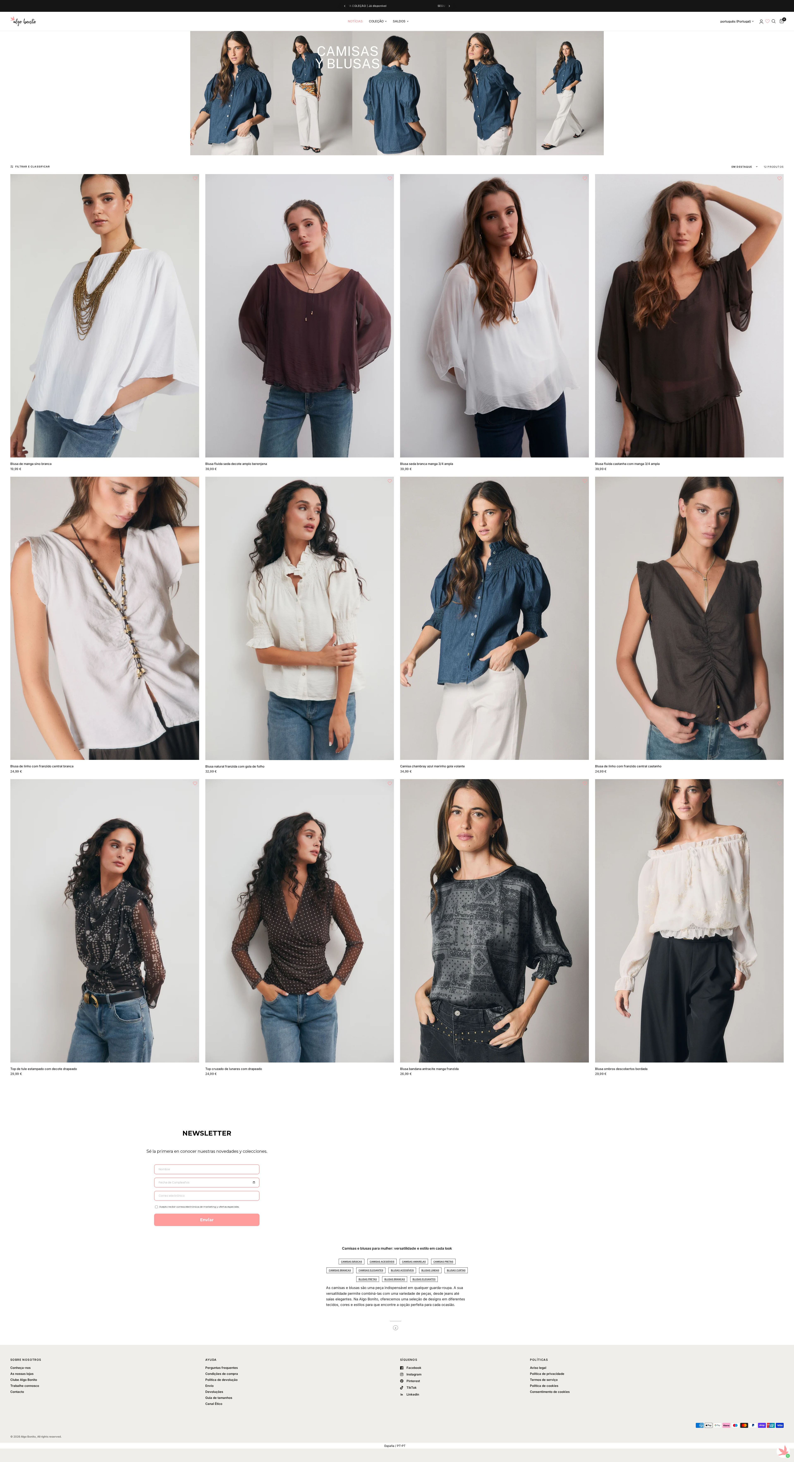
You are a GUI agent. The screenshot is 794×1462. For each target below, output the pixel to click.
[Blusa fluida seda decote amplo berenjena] (299, 315)
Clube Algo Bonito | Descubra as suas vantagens (400, 6)
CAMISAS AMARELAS (414, 1261)
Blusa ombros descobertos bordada (621, 1069)
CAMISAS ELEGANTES (371, 1270)
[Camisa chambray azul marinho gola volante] (494, 618)
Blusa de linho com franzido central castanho (628, 766)
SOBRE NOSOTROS (25, 1359)
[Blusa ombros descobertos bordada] (689, 920)
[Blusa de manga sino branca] (104, 315)
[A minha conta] (761, 21)
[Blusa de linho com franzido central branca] (104, 618)
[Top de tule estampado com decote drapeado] (104, 921)
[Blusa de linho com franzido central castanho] (689, 618)
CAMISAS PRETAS (443, 1261)
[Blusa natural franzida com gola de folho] (299, 618)
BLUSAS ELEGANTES (424, 1279)
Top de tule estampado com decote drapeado (43, 1069)
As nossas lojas (21, 1374)
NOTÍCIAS (355, 21)
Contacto (17, 1392)
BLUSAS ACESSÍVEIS (402, 1270)
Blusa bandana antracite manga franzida (429, 1069)
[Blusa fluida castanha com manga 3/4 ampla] (689, 315)
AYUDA (211, 1359)
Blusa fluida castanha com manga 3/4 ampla (627, 464)
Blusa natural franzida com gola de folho (234, 766)
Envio (209, 1386)
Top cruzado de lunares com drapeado (233, 1069)
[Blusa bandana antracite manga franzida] (494, 920)
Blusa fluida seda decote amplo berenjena (236, 464)
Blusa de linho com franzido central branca (41, 766)
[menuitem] (355, 21)
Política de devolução (221, 1380)
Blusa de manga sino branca (30, 464)
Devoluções (214, 1392)
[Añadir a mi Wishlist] (195, 178)
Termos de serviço (544, 1380)
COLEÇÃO (376, 21)
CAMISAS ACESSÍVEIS (382, 1261)
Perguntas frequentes (221, 1368)
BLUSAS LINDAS (430, 1270)
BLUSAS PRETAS (368, 1279)
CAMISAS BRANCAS (340, 1270)
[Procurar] (774, 21)
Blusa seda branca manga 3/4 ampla (426, 464)
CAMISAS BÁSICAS (351, 1261)
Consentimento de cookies (550, 1392)
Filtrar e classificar (32, 166)
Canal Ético (213, 1404)
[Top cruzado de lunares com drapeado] (299, 921)
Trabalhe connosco (24, 1386)
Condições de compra (221, 1374)
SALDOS (399, 21)
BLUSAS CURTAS (456, 1270)
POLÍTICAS (539, 1359)
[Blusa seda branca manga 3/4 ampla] (494, 315)
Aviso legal (538, 1368)
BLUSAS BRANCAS (394, 1279)
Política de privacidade (547, 1374)
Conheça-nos (20, 1368)
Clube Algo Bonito (23, 1380)
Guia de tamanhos (218, 1398)
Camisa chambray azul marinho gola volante (432, 766)
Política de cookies (544, 1386)
